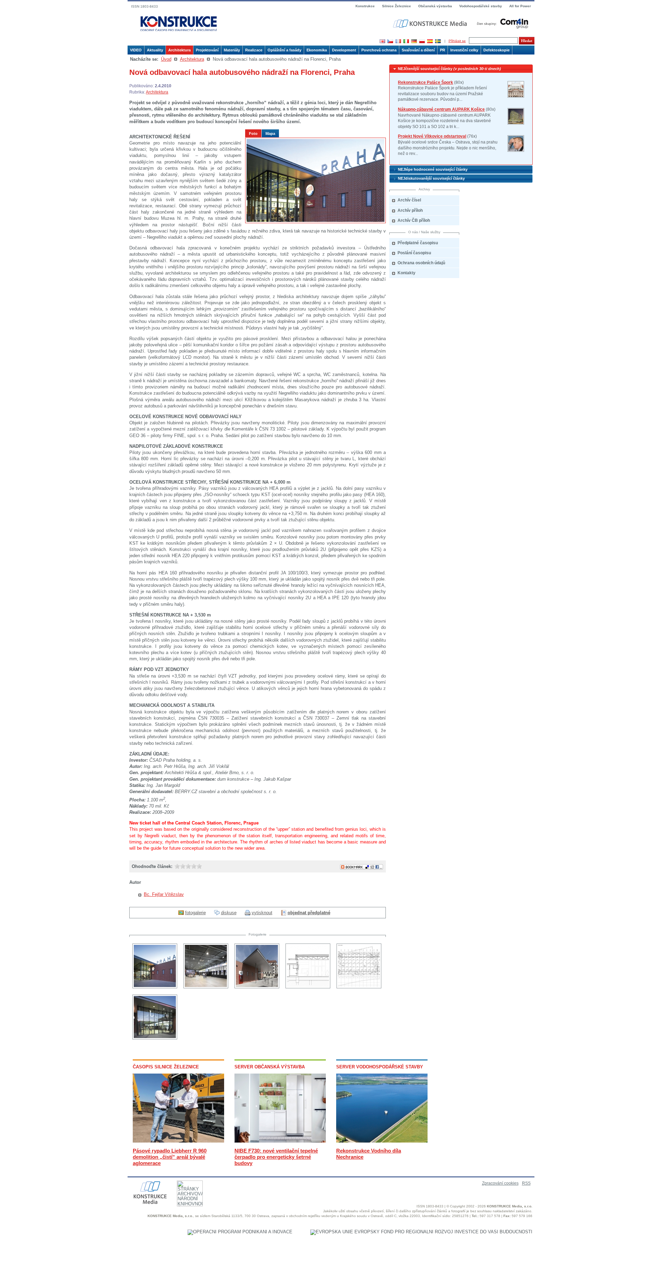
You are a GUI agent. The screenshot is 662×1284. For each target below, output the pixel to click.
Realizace (253, 50)
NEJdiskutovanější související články (431, 178)
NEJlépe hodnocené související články (433, 169)
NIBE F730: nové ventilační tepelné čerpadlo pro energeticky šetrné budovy (276, 1157)
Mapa (270, 133)
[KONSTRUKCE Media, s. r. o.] (430, 23)
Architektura (179, 50)
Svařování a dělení (418, 50)
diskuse (229, 912)
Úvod (166, 59)
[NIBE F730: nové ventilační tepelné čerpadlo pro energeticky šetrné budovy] (280, 1141)
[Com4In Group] (501, 23)
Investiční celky (464, 50)
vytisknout (262, 912)
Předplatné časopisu (418, 242)
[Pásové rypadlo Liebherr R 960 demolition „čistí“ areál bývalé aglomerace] (178, 1141)
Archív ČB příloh (414, 220)
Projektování (207, 50)
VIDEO (136, 50)
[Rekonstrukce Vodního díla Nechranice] (382, 1141)
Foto (253, 133)
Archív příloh (410, 210)
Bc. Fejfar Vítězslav (164, 894)
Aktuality (155, 50)
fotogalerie (195, 912)
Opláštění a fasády (284, 50)
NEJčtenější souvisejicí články (449, 69)
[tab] (461, 69)
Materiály (232, 50)
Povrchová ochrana (379, 50)
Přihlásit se (457, 41)
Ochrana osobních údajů (421, 262)
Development (344, 50)
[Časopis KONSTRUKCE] (178, 23)
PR (442, 50)
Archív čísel (409, 200)
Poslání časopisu (414, 252)
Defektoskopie (496, 50)
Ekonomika (317, 50)
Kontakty (406, 272)
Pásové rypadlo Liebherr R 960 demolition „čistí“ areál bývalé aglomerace (170, 1157)
